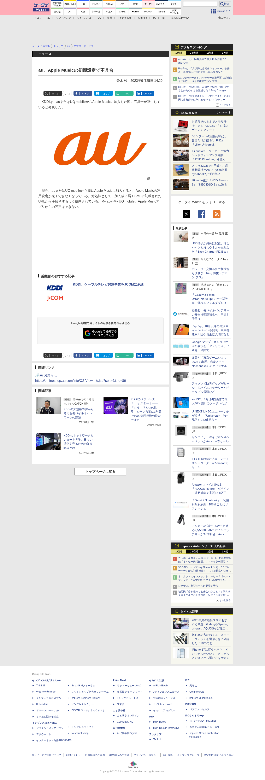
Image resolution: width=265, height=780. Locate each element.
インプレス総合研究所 (48, 698)
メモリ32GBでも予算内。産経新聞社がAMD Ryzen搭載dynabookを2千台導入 (210, 170)
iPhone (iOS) (125, 17)
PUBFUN (190, 704)
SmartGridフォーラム (83, 685)
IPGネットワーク (194, 715)
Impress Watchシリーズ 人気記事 (203, 546)
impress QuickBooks (200, 698)
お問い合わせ (73, 755)
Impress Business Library (85, 698)
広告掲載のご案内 (95, 755)
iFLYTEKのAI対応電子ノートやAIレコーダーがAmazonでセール (210, 463)
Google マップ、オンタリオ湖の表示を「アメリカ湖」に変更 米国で (210, 346)
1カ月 (225, 52)
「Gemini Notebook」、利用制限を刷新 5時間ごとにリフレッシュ (210, 504)
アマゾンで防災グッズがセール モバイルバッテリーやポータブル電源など (210, 387)
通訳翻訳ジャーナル (164, 698)
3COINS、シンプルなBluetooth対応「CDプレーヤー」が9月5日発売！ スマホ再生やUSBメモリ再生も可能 (204, 571)
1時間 (178, 52)
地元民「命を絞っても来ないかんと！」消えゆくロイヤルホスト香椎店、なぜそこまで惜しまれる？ (204, 595)
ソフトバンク (63, 17)
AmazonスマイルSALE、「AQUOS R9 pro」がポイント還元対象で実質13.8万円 (210, 488)
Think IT (40, 685)
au (48, 17)
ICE (187, 680)
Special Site (189, 113)
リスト (67, 93)
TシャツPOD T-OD (128, 698)
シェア (85, 93)
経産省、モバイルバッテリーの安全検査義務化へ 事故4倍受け (210, 314)
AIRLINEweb (160, 685)
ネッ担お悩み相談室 (47, 716)
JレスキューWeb (162, 704)
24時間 (194, 52)
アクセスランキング (194, 47)
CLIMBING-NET (126, 721)
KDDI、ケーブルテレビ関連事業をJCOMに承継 (108, 284)
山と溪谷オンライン (128, 715)
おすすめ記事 (189, 611)
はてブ (106, 93)
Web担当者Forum (46, 691)
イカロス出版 (156, 680)
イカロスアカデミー (164, 710)
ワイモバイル (84, 17)
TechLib (157, 739)
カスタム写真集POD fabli (204, 727)
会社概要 (168, 755)
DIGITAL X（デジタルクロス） (88, 710)
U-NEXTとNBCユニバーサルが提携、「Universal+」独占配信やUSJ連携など (210, 415)
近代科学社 (119, 728)
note (127, 93)
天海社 (193, 685)
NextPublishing (80, 733)
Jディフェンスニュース (166, 691)
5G (154, 17)
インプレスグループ (188, 755)
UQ (99, 17)
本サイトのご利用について (46, 755)
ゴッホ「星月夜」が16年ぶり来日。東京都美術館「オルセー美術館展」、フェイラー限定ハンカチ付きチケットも (204, 562)
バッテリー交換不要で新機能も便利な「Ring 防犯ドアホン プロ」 (210, 273)
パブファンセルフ (199, 709)
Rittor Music (120, 680)
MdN (151, 716)
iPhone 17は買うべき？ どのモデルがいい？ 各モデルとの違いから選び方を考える (210, 653)
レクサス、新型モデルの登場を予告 (198, 585)
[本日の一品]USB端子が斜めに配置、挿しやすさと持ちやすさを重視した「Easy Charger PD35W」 (203, 90)
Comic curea (196, 691)
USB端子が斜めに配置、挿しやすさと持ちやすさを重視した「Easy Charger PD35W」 (210, 247)
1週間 (209, 52)
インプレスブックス (82, 727)
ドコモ (38, 17)
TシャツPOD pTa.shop (203, 720)
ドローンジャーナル (47, 710)
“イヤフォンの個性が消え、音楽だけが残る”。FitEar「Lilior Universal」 (210, 140)
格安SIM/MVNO (180, 17)
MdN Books (159, 721)
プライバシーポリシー (146, 755)
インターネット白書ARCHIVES (53, 740)
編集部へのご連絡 (119, 755)
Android (142, 17)
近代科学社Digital (127, 733)
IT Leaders (42, 704)
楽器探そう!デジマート (129, 691)
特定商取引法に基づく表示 (219, 755)
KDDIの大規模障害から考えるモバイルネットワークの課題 (79, 413)
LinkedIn (147, 93)
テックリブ (155, 734)
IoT (163, 17)
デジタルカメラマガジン (50, 728)
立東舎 (120, 704)
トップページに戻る (100, 471)
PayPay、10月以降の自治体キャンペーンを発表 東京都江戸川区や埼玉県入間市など (210, 330)
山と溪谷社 (119, 710)
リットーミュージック (129, 685)
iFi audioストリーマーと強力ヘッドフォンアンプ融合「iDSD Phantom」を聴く (210, 155)
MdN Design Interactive (166, 728)
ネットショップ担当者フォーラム (90, 691)
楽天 (109, 17)
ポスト (55, 93)
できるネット (43, 734)
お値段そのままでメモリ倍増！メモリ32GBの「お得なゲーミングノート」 (210, 125)
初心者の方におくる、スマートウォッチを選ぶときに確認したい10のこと (210, 639)
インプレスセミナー (82, 704)
